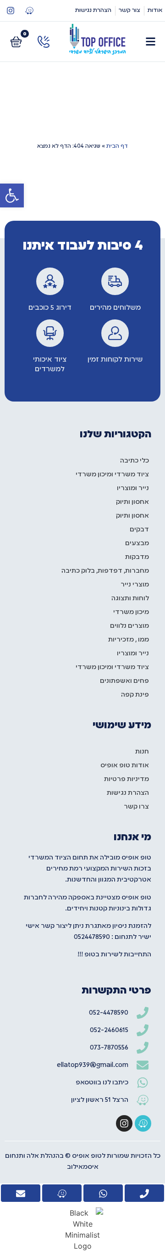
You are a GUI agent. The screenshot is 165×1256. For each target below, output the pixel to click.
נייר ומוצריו (133, 488)
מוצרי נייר (135, 584)
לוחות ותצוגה (130, 598)
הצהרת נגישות (128, 793)
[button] (12, 195)
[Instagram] (10, 10)
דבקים (139, 529)
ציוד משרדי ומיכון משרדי (112, 474)
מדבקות (137, 557)
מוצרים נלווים (129, 626)
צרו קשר (136, 806)
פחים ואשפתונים (124, 681)
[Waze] (29, 10)
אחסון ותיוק (132, 502)
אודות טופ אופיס (124, 765)
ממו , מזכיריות (128, 639)
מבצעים (137, 543)
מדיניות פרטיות (126, 779)
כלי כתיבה (134, 460)
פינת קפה (135, 694)
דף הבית (117, 146)
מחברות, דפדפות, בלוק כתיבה (105, 571)
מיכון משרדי (131, 612)
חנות (142, 751)
